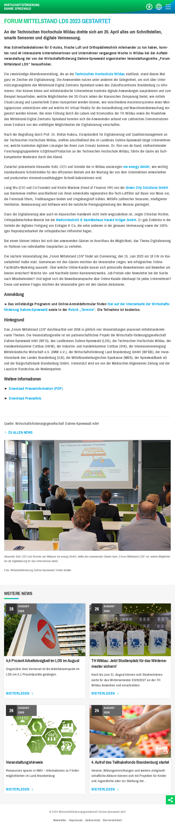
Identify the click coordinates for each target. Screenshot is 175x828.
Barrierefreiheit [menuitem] (112, 820)
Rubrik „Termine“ (81, 310)
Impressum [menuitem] (76, 820)
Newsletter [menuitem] (59, 820)
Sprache (158, 7)
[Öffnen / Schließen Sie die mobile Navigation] (168, 7)
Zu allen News (20, 432)
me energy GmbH (136, 167)
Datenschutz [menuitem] (92, 820)
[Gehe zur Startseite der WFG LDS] (22, 7)
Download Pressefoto (25, 398)
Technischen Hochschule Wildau (100, 74)
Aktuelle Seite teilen (170, 799)
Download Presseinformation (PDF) (36, 388)
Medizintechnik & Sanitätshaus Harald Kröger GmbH (96, 220)
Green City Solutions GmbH (147, 188)
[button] (87, 550)
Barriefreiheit (149, 7)
